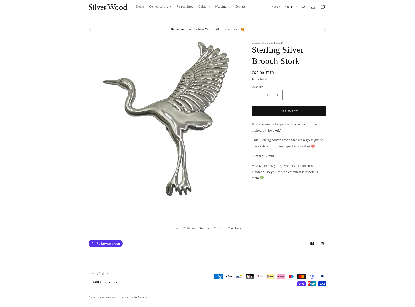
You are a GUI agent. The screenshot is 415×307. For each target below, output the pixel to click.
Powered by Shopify (135, 297)
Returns (204, 228)
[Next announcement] (325, 29)
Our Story (234, 228)
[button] (160, 6)
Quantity (257, 86)
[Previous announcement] (90, 29)
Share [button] (260, 191)
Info (176, 228)
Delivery (189, 228)
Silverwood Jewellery (111, 297)
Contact (219, 228)
